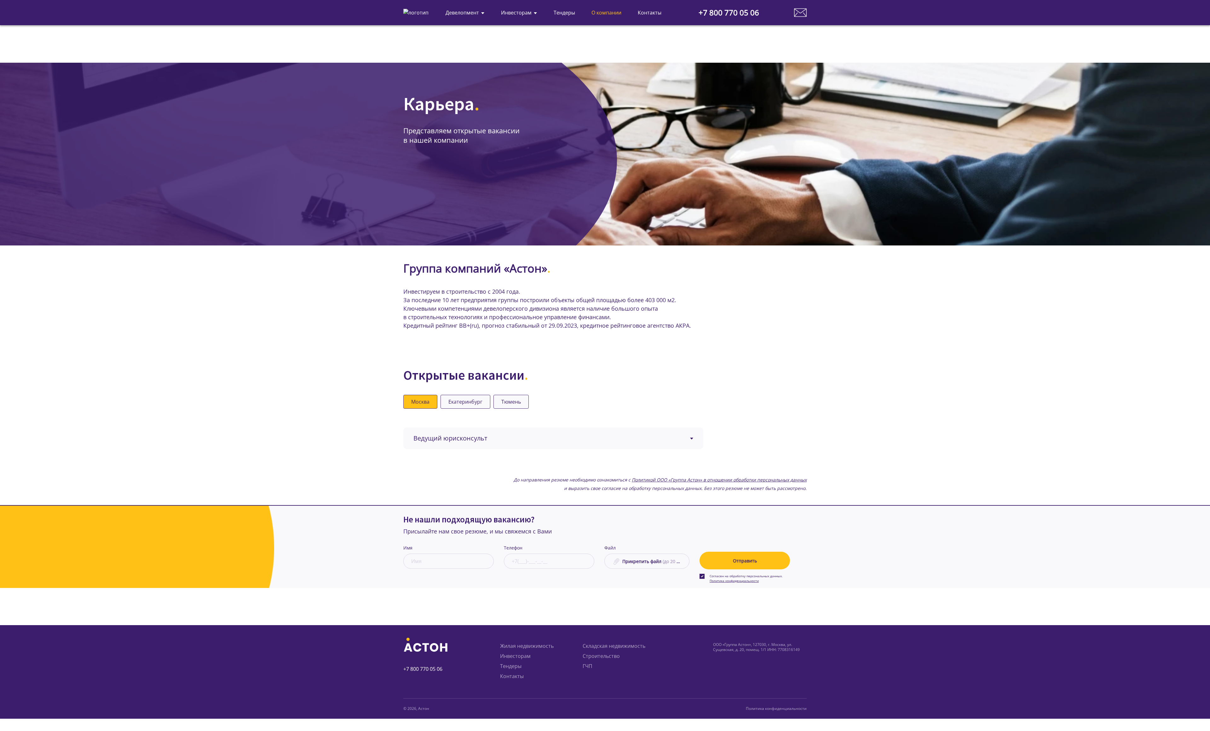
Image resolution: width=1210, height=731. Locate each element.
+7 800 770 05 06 (729, 13)
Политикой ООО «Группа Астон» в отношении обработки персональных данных (719, 480)
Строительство (601, 656)
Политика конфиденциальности (734, 580)
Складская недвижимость (614, 646)
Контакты (512, 676)
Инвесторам (515, 656)
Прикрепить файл (653, 561)
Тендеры (510, 666)
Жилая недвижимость (527, 646)
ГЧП (587, 666)
